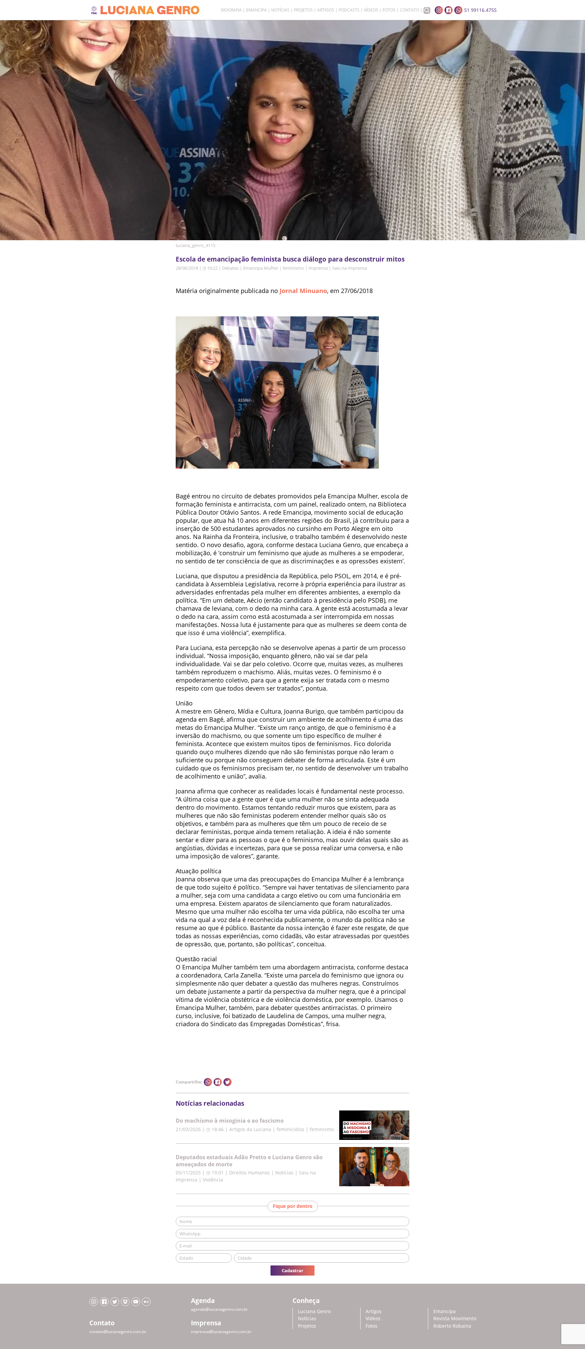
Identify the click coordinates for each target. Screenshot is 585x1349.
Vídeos (371, 10)
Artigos (325, 10)
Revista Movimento (454, 1318)
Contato (409, 10)
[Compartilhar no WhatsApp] (208, 1082)
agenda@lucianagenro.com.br (219, 1309)
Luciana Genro (314, 1311)
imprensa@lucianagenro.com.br (221, 1331)
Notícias (280, 10)
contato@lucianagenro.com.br (117, 1331)
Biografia (231, 10)
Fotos (389, 10)
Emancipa (256, 10)
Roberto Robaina (452, 1326)
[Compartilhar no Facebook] (218, 1082)
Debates (230, 268)
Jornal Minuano (303, 291)
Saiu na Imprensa (349, 268)
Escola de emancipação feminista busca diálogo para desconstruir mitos (290, 259)
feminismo (293, 268)
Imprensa (318, 268)
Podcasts (349, 10)
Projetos (303, 10)
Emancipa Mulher (260, 268)
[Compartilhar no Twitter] (227, 1082)
